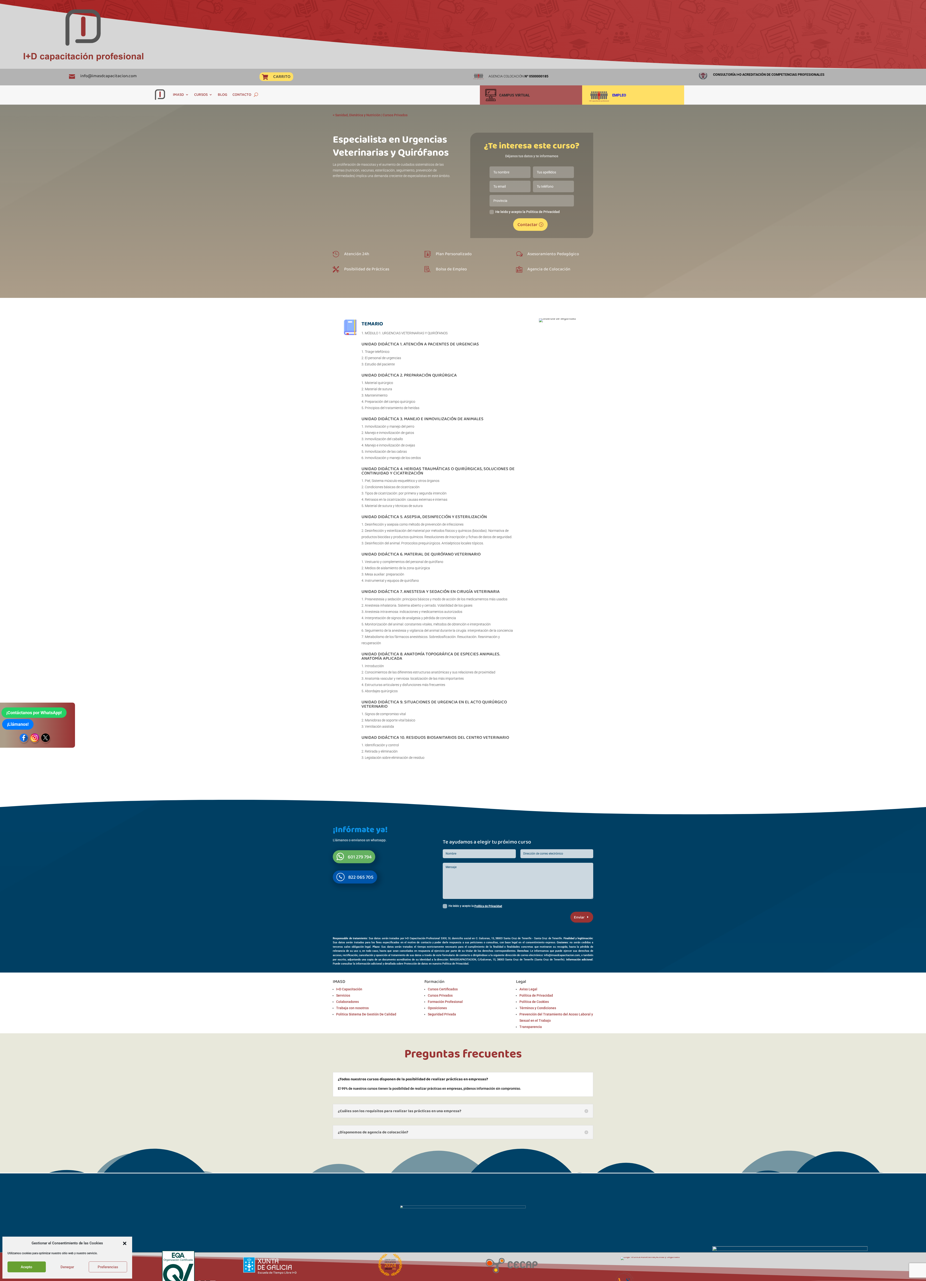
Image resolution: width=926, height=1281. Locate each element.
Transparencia (530, 1027)
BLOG (222, 94)
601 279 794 (360, 856)
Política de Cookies (534, 1002)
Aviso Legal (528, 989)
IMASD (178, 94)
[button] (124, 1243)
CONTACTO (241, 94)
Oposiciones (437, 1008)
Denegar (67, 1267)
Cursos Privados (395, 115)
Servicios (343, 995)
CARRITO (281, 76)
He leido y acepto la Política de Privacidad (527, 212)
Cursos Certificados (443, 989)
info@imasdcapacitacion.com (108, 76)
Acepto (26, 1267)
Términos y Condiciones (537, 1008)
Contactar (527, 224)
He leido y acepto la (475, 906)
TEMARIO (372, 324)
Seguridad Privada (442, 1014)
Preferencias (108, 1267)
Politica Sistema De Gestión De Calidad (366, 1014)
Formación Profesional (445, 1002)
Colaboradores (347, 1002)
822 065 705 (361, 877)
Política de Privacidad (488, 906)
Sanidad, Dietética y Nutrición (358, 115)
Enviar (579, 917)
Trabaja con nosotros (352, 1008)
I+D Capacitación (349, 989)
